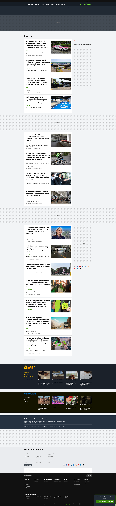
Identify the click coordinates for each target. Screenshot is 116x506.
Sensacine (46, 481)
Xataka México (27, 496)
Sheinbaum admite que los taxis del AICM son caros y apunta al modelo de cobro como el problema (37, 230)
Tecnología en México (53, 426)
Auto (47, 4)
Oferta (75, 43)
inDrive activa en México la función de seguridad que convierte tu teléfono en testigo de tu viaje (37, 176)
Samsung (77, 44)
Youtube (84, 4)
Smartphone (80, 43)
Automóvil (28, 50)
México (26, 462)
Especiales (27, 456)
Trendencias (76, 481)
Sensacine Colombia (46, 499)
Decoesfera (76, 482)
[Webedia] (89, 1)
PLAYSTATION (27, 397)
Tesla (81, 44)
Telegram (85, 266)
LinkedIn (77, 269)
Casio (76, 45)
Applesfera (27, 484)
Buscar (89, 471)
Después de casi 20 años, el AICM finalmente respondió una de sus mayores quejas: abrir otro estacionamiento (38, 63)
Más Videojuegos (28, 404)
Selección (30, 4)
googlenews (89, 4)
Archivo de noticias (30, 359)
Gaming (37, 4)
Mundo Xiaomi (27, 488)
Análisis (39, 426)
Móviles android (62, 426)
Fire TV (80, 45)
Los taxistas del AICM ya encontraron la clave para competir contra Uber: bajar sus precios (37, 138)
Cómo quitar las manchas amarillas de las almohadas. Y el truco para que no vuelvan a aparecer (58, 381)
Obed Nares (30, 294)
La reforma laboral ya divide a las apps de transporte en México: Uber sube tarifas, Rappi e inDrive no (38, 283)
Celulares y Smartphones (39, 457)
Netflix (85, 44)
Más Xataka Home (28, 379)
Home (42, 4)
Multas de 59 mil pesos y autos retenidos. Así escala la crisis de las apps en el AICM (37, 193)
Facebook (80, 4)
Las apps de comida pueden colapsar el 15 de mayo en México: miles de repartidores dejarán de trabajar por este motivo (38, 156)
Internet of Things (28, 376)
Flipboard (75, 269)
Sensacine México (47, 496)
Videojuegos (30, 394)
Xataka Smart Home (27, 487)
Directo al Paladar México (57, 497)
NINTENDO (26, 401)
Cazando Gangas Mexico (51, 453)
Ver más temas (28, 465)
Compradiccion (77, 484)
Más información (67, 504)
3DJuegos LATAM (37, 496)
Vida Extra (36, 482)
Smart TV (26, 374)
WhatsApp (86, 43)
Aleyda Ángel (31, 333)
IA (90, 43)
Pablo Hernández (32, 313)
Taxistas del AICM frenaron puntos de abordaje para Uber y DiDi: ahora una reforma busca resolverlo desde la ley (37, 100)
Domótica (26, 372)
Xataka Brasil (27, 498)
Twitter (82, 4)
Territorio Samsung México (58, 4)
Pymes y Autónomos (86, 483)
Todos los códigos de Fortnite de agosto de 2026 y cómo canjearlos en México (58, 406)
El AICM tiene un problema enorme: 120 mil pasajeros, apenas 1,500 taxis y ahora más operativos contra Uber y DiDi (37, 81)
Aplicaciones (29, 289)
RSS (88, 266)
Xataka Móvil (27, 482)
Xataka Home (30, 367)
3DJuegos (36, 481)
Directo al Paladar (57, 481)
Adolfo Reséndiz (32, 55)
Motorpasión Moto (67, 482)
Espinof (45, 482)
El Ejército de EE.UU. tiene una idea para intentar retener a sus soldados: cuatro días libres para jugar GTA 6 (72, 406)
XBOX (25, 399)
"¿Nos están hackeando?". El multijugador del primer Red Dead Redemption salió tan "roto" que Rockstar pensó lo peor (43, 407)
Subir (88, 475)
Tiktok (91, 4)
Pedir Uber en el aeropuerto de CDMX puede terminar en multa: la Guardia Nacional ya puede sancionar (37, 249)
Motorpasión (66, 481)
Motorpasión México (66, 497)
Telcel (49, 462)
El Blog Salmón (87, 481)
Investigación (33, 426)
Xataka (26, 481)
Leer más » (44, 72)
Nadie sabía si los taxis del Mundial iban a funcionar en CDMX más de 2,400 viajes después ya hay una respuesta (37, 44)
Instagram (87, 4)
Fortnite (89, 44)
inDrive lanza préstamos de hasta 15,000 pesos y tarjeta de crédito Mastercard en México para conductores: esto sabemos (38, 303)
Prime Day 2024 (45, 426)
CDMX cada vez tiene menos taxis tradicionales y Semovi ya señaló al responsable (38, 266)
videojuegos (38, 462)
